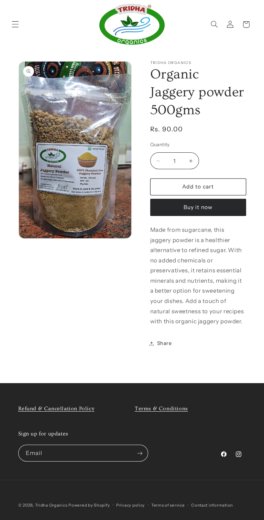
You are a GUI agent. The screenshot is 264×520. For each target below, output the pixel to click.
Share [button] (164, 343)
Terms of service (168, 505)
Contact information (212, 505)
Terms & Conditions (161, 408)
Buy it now (198, 207)
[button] (15, 24)
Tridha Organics (51, 505)
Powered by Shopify (89, 505)
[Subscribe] (139, 453)
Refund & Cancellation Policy (56, 408)
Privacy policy (130, 505)
